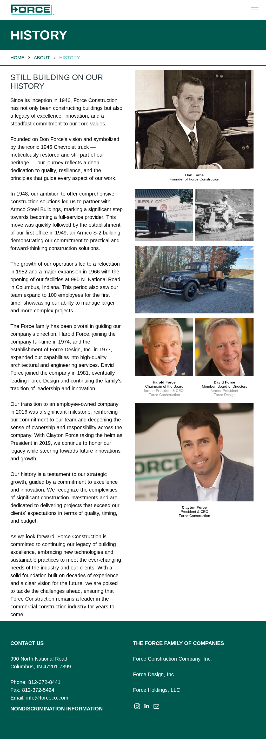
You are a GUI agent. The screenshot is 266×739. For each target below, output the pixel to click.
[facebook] (17, 719)
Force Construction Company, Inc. (172, 659)
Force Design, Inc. (154, 674)
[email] (156, 707)
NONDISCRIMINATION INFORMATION (56, 708)
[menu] (254, 10)
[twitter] (29, 719)
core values (91, 123)
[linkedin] (41, 719)
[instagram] (137, 707)
